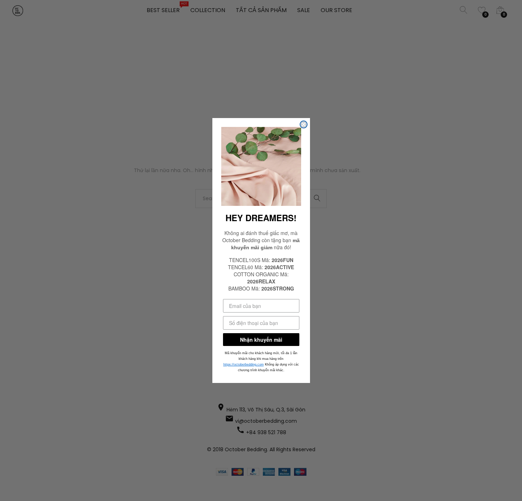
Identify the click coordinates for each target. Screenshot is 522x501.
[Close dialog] (303, 124)
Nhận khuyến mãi (261, 339)
